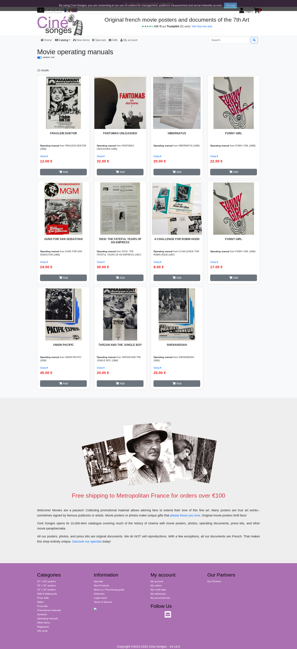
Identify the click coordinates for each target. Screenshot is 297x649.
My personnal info (160, 597)
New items (82, 40)
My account (130, 40)
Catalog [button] (63, 40)
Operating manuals (47, 618)
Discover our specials (87, 541)
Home (48, 40)
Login (248, 11)
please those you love (185, 515)
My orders (156, 585)
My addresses (158, 593)
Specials (100, 40)
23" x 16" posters (46, 589)
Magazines (43, 626)
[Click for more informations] (63, 102)
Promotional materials (49, 610)
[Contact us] (168, 616)
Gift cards (42, 630)
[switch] (39, 57)
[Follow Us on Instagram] (160, 616)
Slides (40, 602)
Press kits (42, 606)
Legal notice (100, 597)
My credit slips (158, 589)
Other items (43, 622)
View (43, 156)
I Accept (230, 5)
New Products (101, 585)
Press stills (43, 597)
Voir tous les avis (202, 26)
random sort (48, 57)
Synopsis (42, 614)
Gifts (114, 40)
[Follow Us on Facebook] (153, 616)
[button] (63, 172)
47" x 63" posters (46, 581)
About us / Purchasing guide (109, 589)
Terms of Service (103, 602)
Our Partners (214, 581)
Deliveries (99, 593)
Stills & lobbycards (47, 593)
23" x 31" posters (46, 585)
